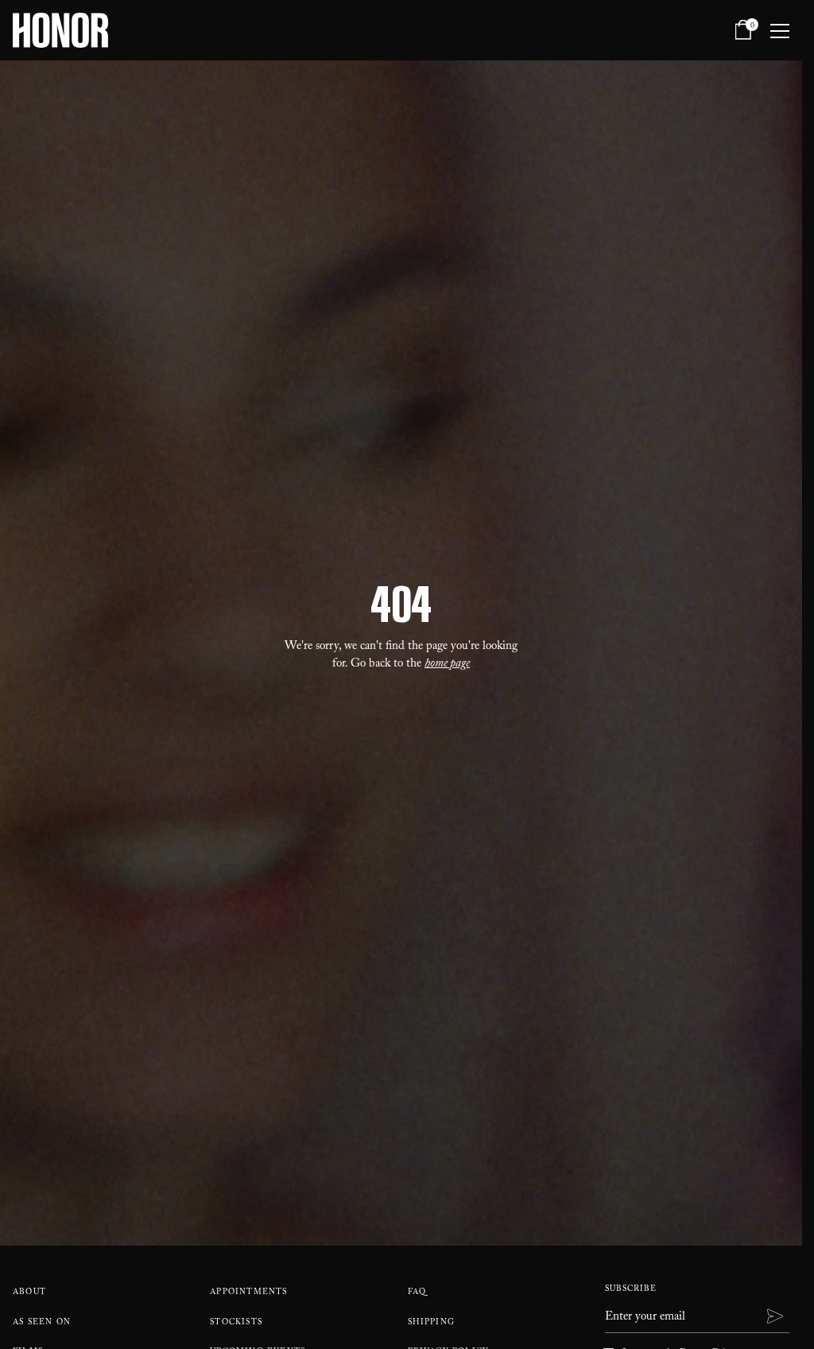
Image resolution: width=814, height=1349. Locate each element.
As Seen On (42, 1323)
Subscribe (631, 1290)
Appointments (248, 1293)
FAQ (417, 1293)
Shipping (431, 1323)
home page (447, 665)
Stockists (236, 1323)
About (29, 1293)
